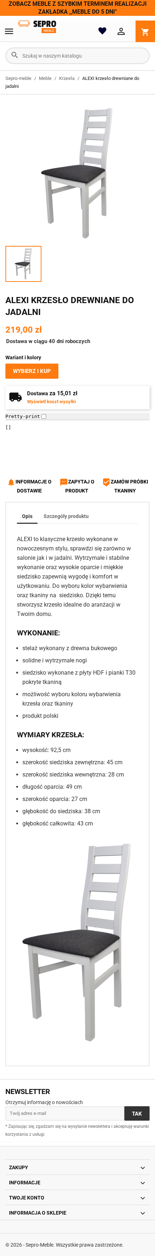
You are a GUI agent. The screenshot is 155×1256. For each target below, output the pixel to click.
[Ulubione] (102, 31)
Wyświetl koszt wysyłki (51, 401)
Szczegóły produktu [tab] (66, 516)
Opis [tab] (27, 516)
